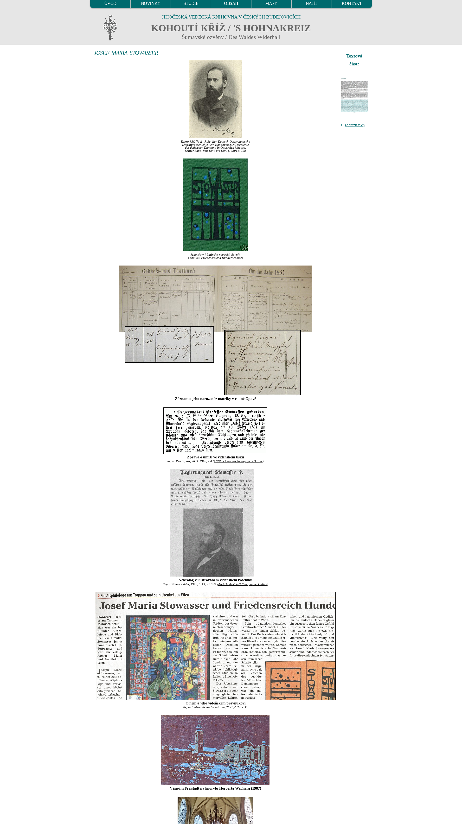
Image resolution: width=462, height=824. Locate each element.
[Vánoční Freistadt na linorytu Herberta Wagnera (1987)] (215, 750)
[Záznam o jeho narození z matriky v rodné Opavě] (215, 330)
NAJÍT (311, 3)
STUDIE (191, 3)
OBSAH (231, 3)
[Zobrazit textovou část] (354, 95)
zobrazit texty (355, 125)
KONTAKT (352, 3)
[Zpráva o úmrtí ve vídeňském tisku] (215, 430)
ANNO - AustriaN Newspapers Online (238, 461)
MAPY (271, 3)
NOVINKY (150, 3)
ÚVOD (110, 3)
